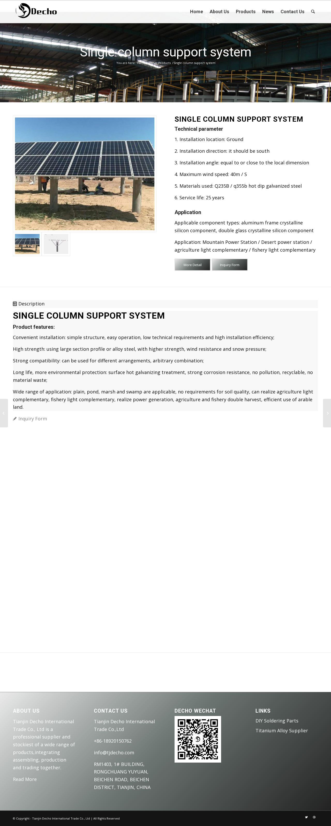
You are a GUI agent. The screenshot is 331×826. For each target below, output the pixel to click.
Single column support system (165, 52)
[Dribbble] (314, 817)
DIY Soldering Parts (276, 721)
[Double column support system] (4, 413)
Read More (25, 779)
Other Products (160, 63)
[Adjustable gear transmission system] (327, 413)
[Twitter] (306, 817)
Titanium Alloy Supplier (281, 730)
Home (141, 63)
